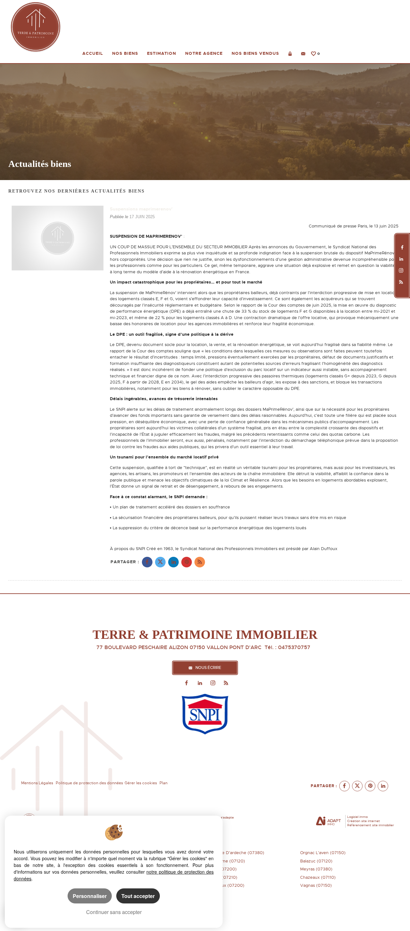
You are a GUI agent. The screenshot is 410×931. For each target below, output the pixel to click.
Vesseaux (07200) (225, 885)
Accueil (92, 53)
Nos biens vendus (255, 53)
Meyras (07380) (316, 869)
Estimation (161, 53)
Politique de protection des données (89, 783)
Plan (164, 783)
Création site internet (363, 821)
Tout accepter (138, 896)
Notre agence (204, 53)
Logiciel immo (357, 817)
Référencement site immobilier (370, 825)
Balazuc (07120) (316, 861)
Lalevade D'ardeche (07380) (235, 852)
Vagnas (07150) (316, 885)
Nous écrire (208, 667)
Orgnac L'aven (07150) (323, 852)
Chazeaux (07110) (318, 877)
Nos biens (125, 53)
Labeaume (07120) (226, 861)
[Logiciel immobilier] (328, 821)
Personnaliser (90, 896)
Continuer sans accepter (114, 912)
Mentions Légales (37, 783)
